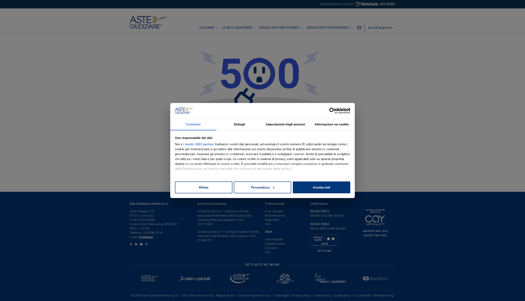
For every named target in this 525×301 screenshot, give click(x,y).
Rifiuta (203, 187)
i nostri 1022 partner (198, 144)
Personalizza (260, 187)
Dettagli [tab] (239, 124)
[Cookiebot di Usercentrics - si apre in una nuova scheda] (332, 111)
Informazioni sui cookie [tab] (332, 124)
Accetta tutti (321, 187)
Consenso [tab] (193, 124)
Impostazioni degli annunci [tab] (285, 124)
